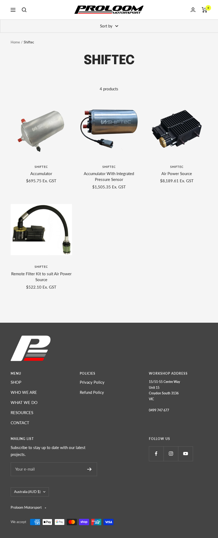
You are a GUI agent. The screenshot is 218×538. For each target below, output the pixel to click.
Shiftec (41, 166)
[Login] (193, 9)
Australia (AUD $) (27, 492)
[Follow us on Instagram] (171, 453)
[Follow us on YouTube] (185, 453)
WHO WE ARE (24, 392)
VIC (151, 399)
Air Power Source (176, 173)
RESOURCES (22, 412)
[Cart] (204, 10)
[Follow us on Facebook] (156, 453)
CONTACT (20, 422)
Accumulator (41, 173)
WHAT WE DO (24, 402)
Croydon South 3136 (164, 393)
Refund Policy (92, 392)
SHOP (16, 382)
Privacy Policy (92, 382)
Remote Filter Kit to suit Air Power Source (41, 276)
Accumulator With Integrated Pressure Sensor (109, 176)
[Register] (89, 469)
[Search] (24, 9)
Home (15, 42)
